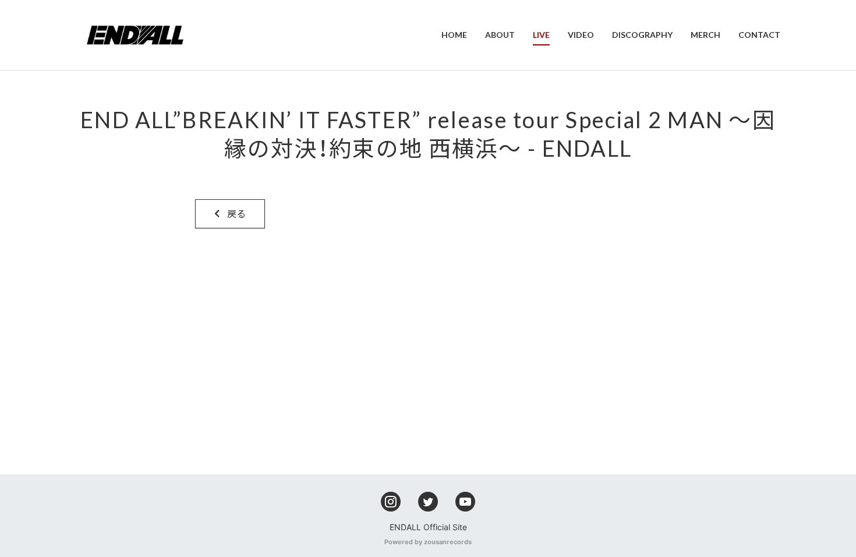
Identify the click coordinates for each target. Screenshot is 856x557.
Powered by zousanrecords (428, 542)
